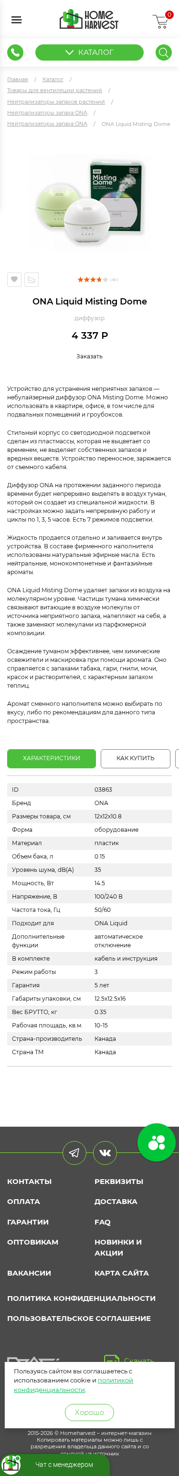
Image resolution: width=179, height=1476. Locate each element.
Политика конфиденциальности (81, 1298)
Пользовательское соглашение (79, 1318)
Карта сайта (122, 1272)
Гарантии (28, 1221)
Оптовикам (32, 1241)
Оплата (23, 1201)
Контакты (29, 1181)
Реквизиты (119, 1181)
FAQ (103, 1221)
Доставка (116, 1201)
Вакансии (29, 1272)
